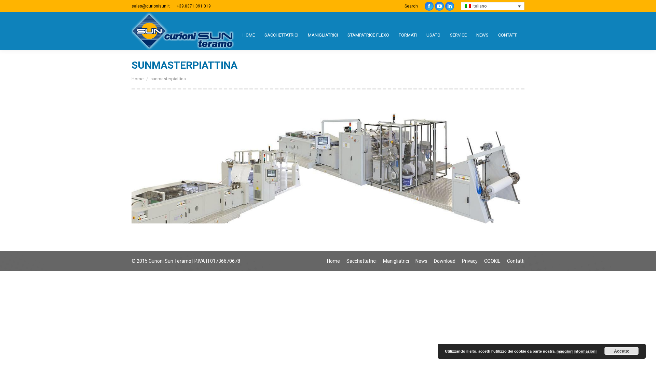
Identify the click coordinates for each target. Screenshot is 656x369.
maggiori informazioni (577, 351)
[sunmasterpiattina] (328, 168)
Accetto (621, 351)
